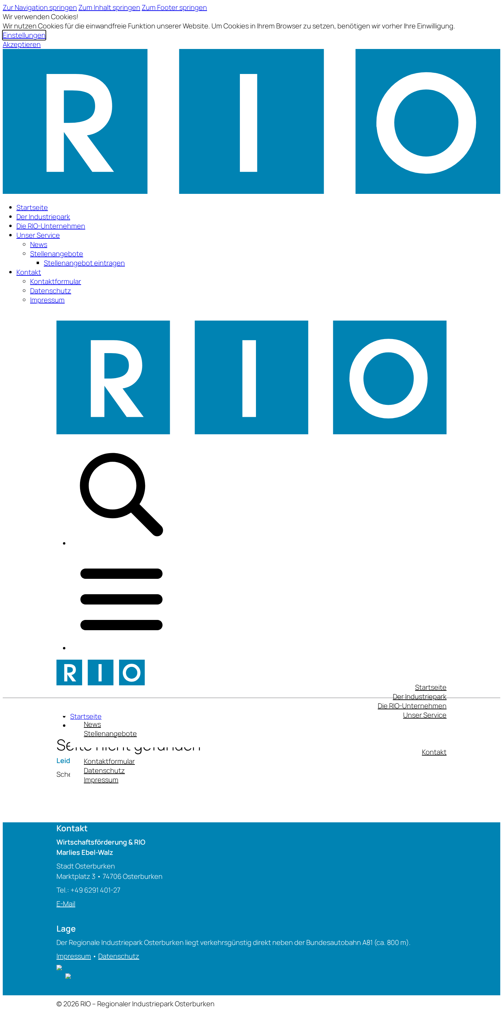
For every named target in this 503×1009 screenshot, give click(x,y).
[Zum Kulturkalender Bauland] (60, 976)
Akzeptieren (22, 44)
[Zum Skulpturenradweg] (68, 976)
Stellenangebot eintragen (84, 262)
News (38, 244)
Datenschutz (50, 290)
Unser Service (38, 235)
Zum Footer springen (174, 7)
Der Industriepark (43, 216)
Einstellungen (24, 35)
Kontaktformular (55, 281)
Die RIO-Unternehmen (50, 226)
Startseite (32, 207)
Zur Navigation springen (40, 7)
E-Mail (65, 903)
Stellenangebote (56, 253)
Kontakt (28, 272)
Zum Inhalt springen (109, 7)
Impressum (47, 299)
